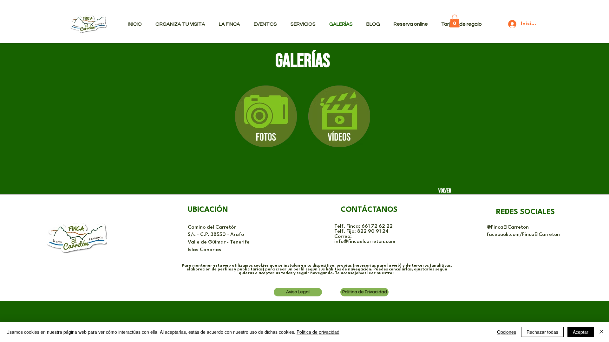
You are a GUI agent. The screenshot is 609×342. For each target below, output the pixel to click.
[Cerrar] (601, 332)
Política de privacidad (318, 332)
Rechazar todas (542, 332)
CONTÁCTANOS (369, 210)
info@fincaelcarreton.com (364, 241)
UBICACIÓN (208, 210)
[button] (454, 21)
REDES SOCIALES (525, 212)
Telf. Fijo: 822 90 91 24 (361, 231)
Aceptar (580, 332)
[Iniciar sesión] (508, 24)
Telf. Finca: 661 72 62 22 (363, 226)
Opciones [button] (506, 332)
